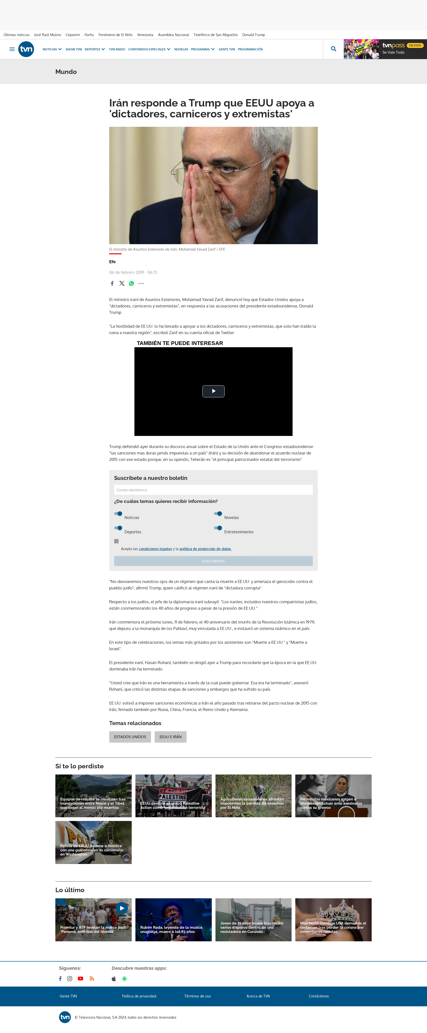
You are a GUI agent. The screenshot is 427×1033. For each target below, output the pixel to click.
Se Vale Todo (394, 52)
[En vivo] (387, 43)
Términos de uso (197, 996)
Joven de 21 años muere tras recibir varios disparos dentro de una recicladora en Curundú (252, 927)
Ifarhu (89, 35)
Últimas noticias (17, 35)
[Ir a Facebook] (61, 979)
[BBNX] (65, 1017)
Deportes (92, 49)
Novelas (181, 49)
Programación (250, 49)
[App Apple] (115, 979)
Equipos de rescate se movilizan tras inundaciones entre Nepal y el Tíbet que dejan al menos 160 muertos (93, 803)
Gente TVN (227, 49)
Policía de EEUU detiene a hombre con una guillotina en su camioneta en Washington (91, 850)
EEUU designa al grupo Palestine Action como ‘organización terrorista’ (173, 805)
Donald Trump (253, 35)
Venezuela (145, 35)
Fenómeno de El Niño (115, 35)
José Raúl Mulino (47, 35)
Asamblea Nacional (173, 35)
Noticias (50, 49)
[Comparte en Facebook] (112, 283)
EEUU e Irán (171, 736)
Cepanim (73, 35)
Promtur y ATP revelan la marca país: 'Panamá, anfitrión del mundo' (93, 929)
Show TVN (74, 49)
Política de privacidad (139, 996)
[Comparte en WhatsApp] (131, 283)
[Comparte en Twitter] (122, 283)
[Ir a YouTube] (81, 979)
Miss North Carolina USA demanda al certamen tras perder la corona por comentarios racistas (333, 927)
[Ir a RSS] (93, 979)
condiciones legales (155, 549)
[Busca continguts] (333, 49)
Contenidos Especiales (147, 49)
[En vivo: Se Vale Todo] (361, 49)
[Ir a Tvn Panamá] (26, 49)
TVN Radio (117, 49)
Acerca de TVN (258, 996)
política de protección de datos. (206, 549)
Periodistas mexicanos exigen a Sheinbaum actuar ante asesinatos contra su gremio (331, 803)
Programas (200, 49)
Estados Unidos (130, 736)
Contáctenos (319, 996)
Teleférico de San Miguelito (216, 35)
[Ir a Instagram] (70, 979)
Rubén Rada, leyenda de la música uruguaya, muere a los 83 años (171, 929)
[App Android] (125, 979)
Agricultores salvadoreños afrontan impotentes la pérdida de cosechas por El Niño (252, 803)
